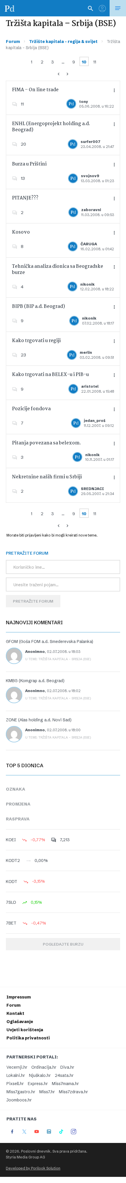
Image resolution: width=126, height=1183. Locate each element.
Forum (13, 41)
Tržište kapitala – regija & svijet (63, 41)
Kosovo (21, 232)
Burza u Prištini (29, 164)
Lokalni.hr (15, 1075)
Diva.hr (67, 1067)
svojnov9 (90, 176)
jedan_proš (94, 420)
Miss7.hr (47, 1091)
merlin (86, 352)
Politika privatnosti (28, 1038)
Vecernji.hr (16, 1067)
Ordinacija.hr (43, 1067)
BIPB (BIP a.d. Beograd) (38, 306)
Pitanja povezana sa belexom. (46, 443)
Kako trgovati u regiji (36, 340)
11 (94, 62)
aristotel (89, 386)
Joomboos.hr (19, 1100)
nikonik (87, 284)
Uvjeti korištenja (24, 1029)
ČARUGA (89, 244)
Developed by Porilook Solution (33, 1168)
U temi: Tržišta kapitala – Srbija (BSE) (58, 659)
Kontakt (15, 1013)
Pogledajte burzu (63, 944)
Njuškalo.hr (40, 1075)
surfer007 (91, 141)
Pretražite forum (33, 601)
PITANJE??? (25, 198)
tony (83, 101)
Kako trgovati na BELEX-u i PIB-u (50, 374)
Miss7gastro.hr (20, 1091)
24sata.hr (64, 1075)
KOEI (11, 839)
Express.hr (38, 1083)
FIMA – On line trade (35, 90)
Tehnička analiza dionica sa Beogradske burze (57, 269)
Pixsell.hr (15, 1083)
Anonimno (35, 651)
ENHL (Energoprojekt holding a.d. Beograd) (51, 127)
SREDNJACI (92, 489)
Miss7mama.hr (65, 1083)
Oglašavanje (19, 1021)
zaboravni (91, 210)
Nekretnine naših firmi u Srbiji (47, 477)
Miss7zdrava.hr (73, 1091)
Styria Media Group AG (25, 1157)
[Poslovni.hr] (10, 8)
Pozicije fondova (31, 409)
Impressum (18, 997)
